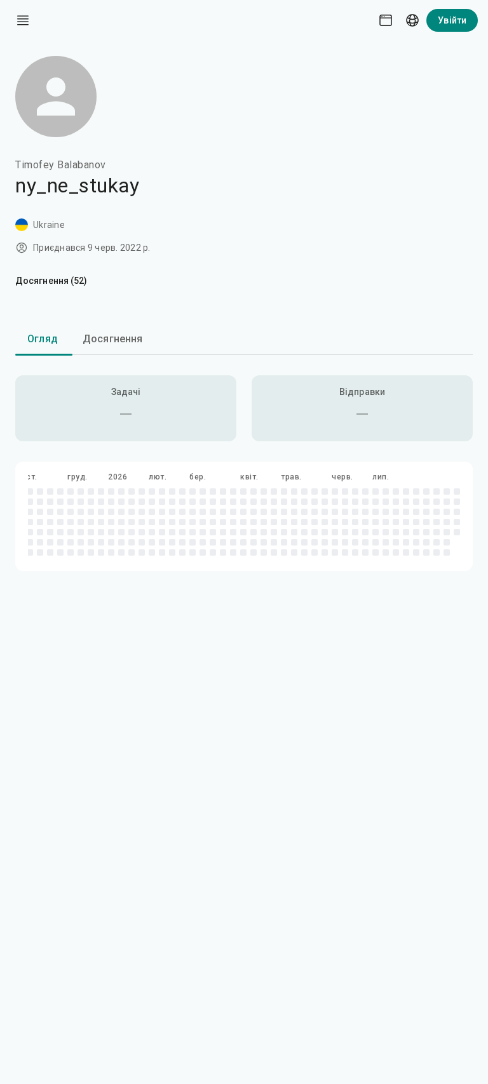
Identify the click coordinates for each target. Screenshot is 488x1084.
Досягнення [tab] (113, 339)
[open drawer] (23, 20)
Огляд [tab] (42, 339)
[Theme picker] (385, 20)
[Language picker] (412, 20)
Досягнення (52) (51, 281)
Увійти (452, 20)
